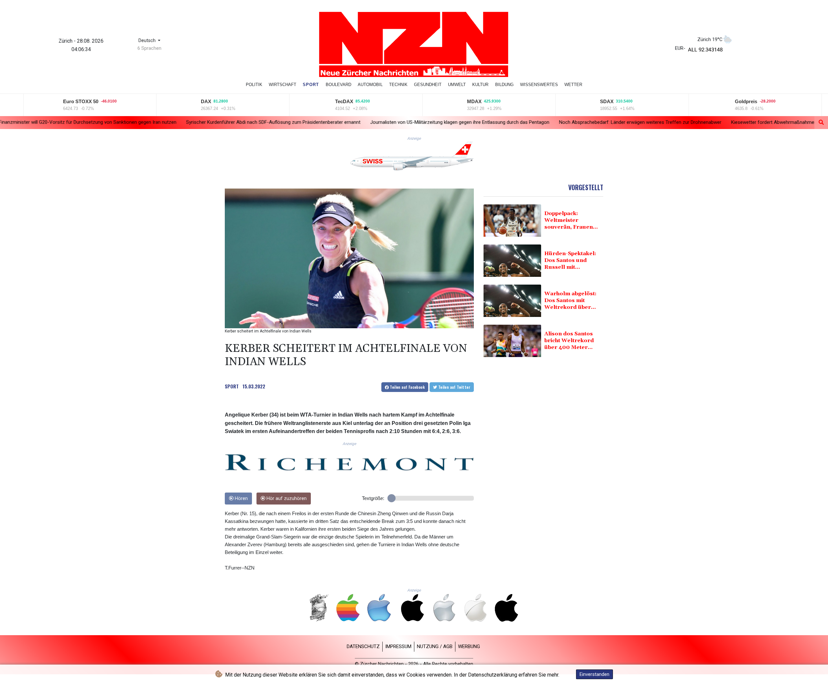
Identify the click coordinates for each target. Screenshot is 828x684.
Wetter (573, 84)
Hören (241, 498)
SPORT (232, 386)
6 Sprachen (149, 48)
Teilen (407, 387)
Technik (398, 84)
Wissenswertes (539, 84)
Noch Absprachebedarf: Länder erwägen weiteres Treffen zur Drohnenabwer (555, 122)
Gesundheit (427, 84)
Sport (311, 84)
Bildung (504, 84)
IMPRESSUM (398, 646)
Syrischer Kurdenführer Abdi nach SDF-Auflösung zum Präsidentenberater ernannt (188, 122)
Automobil (370, 84)
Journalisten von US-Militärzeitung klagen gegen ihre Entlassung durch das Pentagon (374, 122)
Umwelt (457, 84)
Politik (254, 84)
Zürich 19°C (710, 39)
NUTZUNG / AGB (434, 646)
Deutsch (147, 40)
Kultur (480, 84)
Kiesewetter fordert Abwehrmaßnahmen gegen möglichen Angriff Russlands (727, 122)
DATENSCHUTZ (363, 646)
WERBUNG (469, 646)
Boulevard (338, 84)
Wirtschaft (282, 84)
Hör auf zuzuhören (286, 498)
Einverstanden (594, 674)
